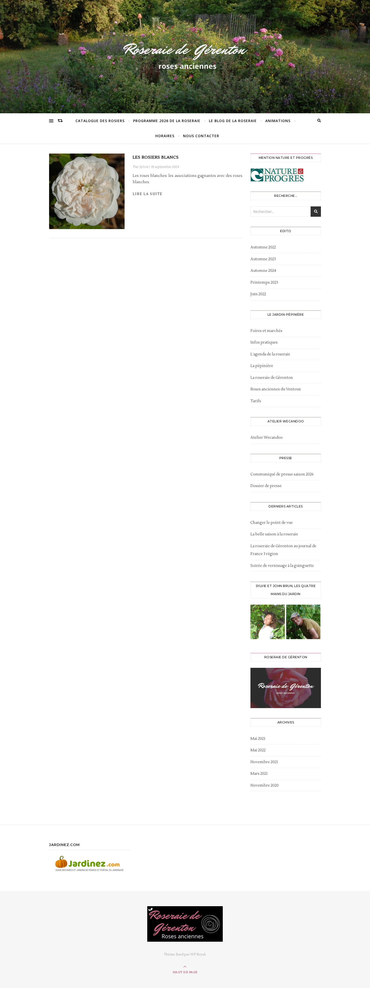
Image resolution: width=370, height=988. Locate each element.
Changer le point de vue (271, 522)
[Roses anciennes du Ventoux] (185, 55)
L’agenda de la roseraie (270, 354)
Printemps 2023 (264, 282)
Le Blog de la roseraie (233, 120)
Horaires (164, 135)
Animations (277, 120)
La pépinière (261, 365)
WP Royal (197, 955)
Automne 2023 (263, 259)
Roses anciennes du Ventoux (275, 389)
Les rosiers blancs (156, 157)
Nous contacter (201, 135)
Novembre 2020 (264, 785)
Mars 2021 (259, 773)
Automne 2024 (263, 270)
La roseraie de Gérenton (271, 377)
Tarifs (255, 401)
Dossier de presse (266, 486)
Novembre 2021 (264, 762)
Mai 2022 (258, 750)
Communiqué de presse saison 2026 (282, 474)
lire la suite (147, 194)
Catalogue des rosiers (100, 120)
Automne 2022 (263, 247)
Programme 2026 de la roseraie (166, 120)
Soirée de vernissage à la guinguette (282, 565)
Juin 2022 (258, 294)
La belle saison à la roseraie (274, 534)
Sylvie (143, 167)
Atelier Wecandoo (266, 437)
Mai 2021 (257, 738)
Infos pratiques (264, 342)
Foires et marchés (266, 330)
